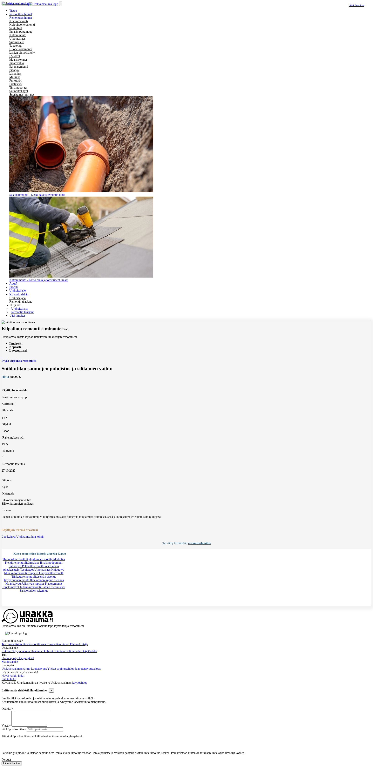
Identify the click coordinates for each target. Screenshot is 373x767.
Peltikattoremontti (33, 566)
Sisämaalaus (16, 42)
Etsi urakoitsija (79, 644)
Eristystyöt (15, 84)
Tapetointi (15, 45)
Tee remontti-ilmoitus (15, 644)
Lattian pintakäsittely (22, 52)
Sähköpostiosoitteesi (14, 729)
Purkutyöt (15, 80)
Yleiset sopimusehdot (60, 668)
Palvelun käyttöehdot (84, 651)
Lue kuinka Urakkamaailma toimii (23, 536)
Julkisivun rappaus (33, 583)
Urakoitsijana (17, 298)
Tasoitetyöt (27, 569)
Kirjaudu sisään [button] (18, 294)
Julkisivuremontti (31, 587)
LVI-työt (14, 56)
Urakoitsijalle (17, 290)
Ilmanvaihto (16, 63)
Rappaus (33, 573)
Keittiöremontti (18, 21)
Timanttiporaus (18, 87)
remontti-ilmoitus (199, 543)
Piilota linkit (9, 679)
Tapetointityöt (11, 587)
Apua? (13, 283)
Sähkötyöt (15, 28)
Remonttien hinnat (20, 17)
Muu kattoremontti (16, 573)
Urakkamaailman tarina (16, 668)
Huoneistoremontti (20, 49)
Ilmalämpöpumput (20, 31)
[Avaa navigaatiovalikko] (60, 4)
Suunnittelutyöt (18, 91)
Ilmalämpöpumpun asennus (47, 580)
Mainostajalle (10, 661)
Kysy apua (14, 604)
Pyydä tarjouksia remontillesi (19, 360)
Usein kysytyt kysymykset (18, 658)
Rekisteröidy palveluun (16, 651)
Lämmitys (15, 73)
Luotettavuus (39, 668)
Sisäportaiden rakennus (34, 590)
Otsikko (7, 708)
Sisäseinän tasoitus (44, 576)
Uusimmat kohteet (42, 651)
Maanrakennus (18, 59)
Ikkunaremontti (18, 66)
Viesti (5, 725)
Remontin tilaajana (20, 301)
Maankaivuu (13, 583)
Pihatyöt (14, 70)
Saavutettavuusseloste (87, 668)
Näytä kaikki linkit (13, 675)
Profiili (13, 287)
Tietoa (13, 10)
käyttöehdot (79, 682)
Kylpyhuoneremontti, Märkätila (45, 559)
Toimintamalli (62, 651)
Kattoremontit (53, 583)
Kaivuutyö (57, 569)
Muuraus (14, 77)
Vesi (47, 566)
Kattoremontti (17, 35)
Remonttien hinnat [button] (20, 14)
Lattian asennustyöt (53, 587)
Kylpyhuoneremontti (22, 24)
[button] (15, 305)
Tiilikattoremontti (22, 576)
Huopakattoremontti (51, 573)
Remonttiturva (37, 644)
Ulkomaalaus (17, 38)
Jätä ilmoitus (356, 5)
